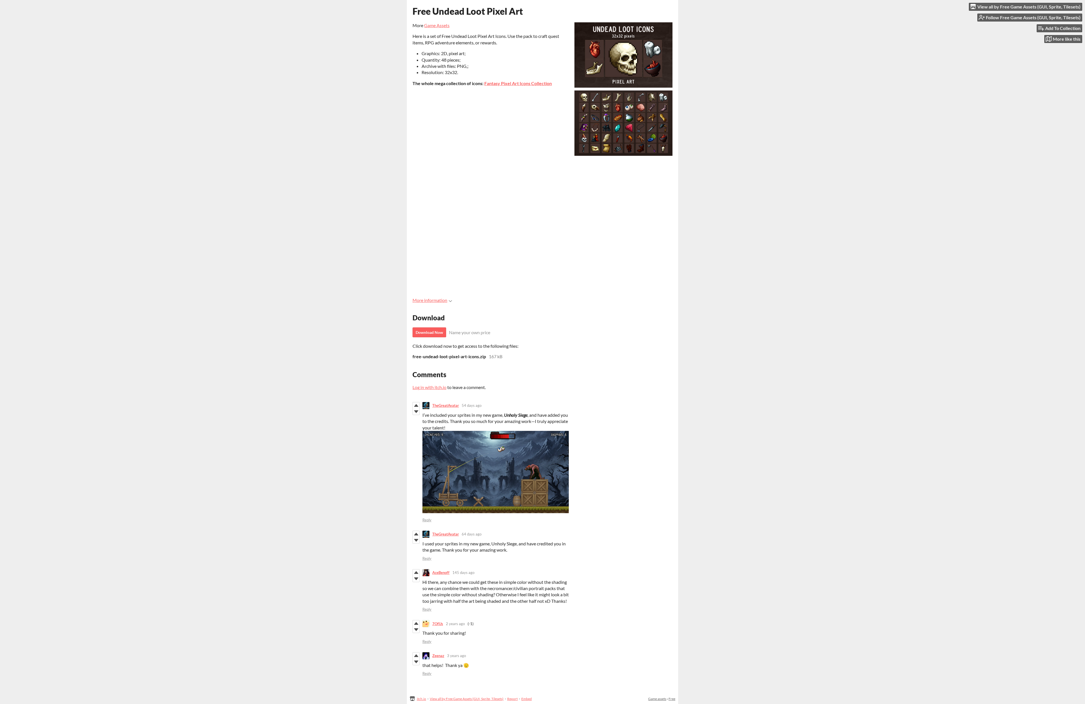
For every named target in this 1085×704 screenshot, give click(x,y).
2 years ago (455, 623)
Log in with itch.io (429, 387)
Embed (526, 699)
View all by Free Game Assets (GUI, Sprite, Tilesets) (467, 699)
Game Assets (437, 25)
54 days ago (471, 405)
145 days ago (463, 572)
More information (430, 300)
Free (672, 699)
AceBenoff (441, 572)
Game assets (657, 699)
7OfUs (437, 623)
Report (512, 699)
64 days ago (471, 534)
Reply (426, 520)
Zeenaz (438, 655)
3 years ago (456, 655)
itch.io (421, 699)
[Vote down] (416, 412)
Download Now (429, 332)
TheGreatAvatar (445, 405)
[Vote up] (416, 405)
